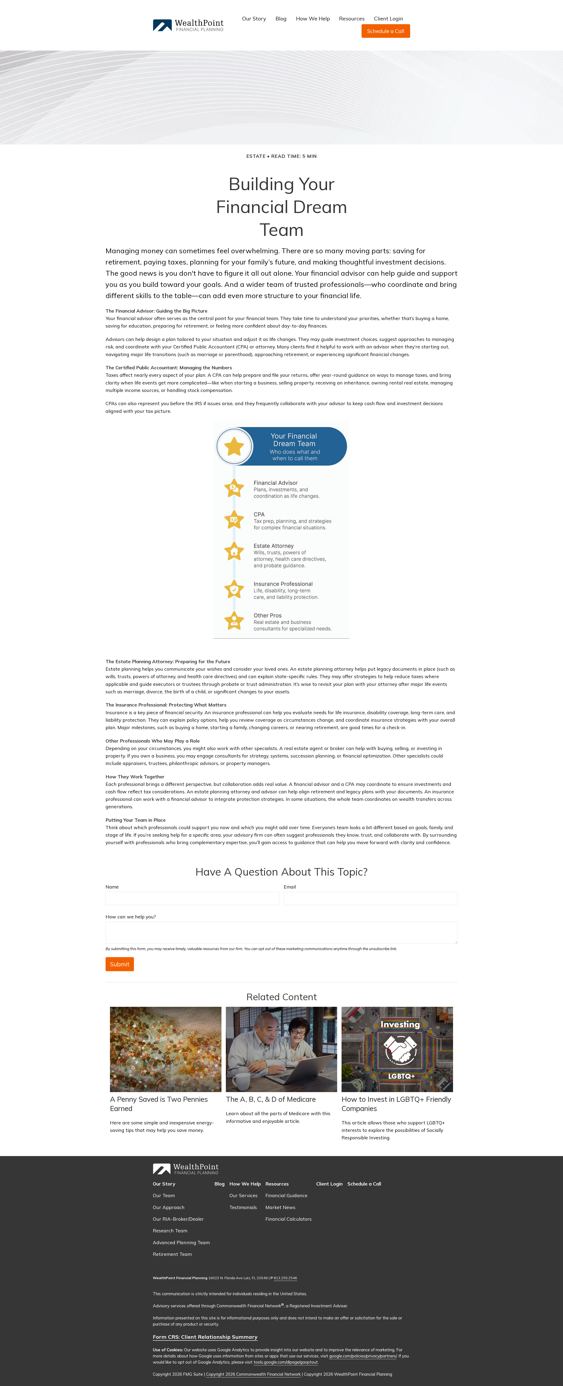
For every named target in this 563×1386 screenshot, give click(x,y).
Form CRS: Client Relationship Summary (205, 1336)
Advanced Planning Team (181, 1242)
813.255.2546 (285, 1278)
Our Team (164, 1195)
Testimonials (243, 1207)
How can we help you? (131, 917)
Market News (280, 1207)
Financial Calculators (288, 1219)
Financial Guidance (286, 1195)
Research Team (170, 1230)
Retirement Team (172, 1254)
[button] (254, 18)
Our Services (243, 1195)
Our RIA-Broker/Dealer (178, 1219)
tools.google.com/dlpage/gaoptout (286, 1362)
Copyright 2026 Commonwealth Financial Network (253, 1374)
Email (290, 887)
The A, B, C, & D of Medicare (271, 1099)
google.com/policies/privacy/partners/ (363, 1356)
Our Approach (169, 1207)
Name (112, 887)
